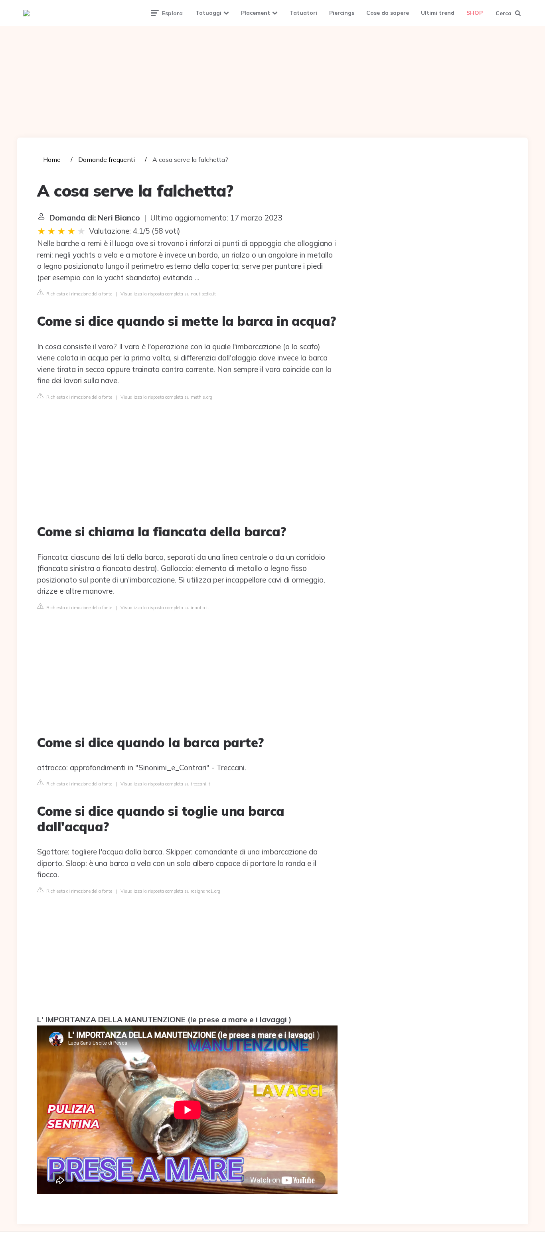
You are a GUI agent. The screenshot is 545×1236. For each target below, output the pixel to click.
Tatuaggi (208, 12)
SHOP (474, 12)
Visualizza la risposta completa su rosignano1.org (170, 891)
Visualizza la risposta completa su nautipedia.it (168, 294)
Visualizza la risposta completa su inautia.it (164, 607)
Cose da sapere (387, 12)
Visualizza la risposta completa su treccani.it (165, 784)
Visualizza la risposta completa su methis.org (166, 397)
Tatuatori (303, 12)
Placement (255, 12)
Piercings (341, 12)
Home (52, 159)
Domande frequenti (106, 159)
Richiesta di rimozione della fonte (78, 294)
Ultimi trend (437, 12)
